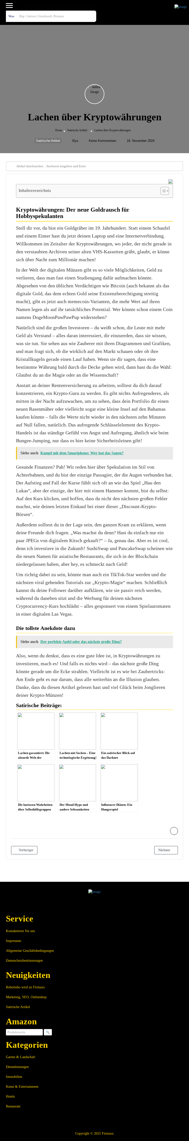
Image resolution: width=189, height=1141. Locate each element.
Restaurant (13, 1106)
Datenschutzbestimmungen (24, 960)
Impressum (13, 941)
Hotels (10, 1096)
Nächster (164, 850)
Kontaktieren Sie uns (20, 931)
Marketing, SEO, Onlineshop (26, 997)
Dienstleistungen (17, 1067)
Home (58, 130)
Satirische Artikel (77, 130)
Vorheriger (25, 850)
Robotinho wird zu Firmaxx (25, 987)
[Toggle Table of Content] (162, 191)
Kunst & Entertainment (22, 1086)
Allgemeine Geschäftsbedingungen (30, 951)
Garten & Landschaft (20, 1057)
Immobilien (14, 1077)
